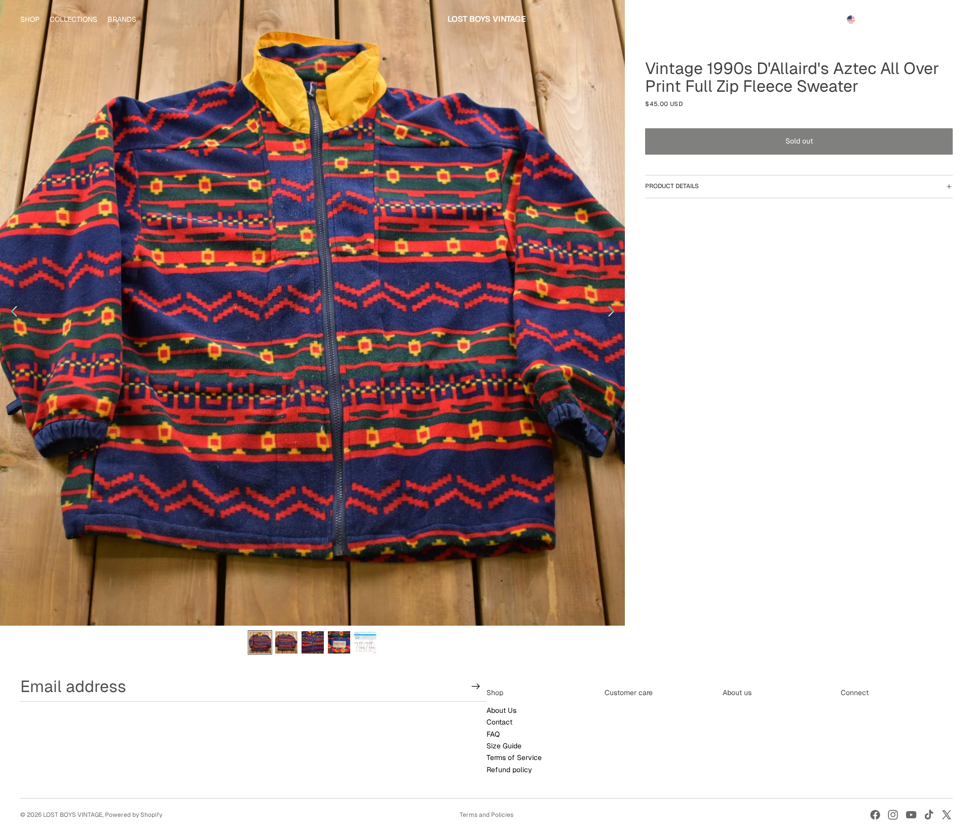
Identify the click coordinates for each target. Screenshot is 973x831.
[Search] (898, 19)
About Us (501, 710)
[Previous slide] (11, 313)
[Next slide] (614, 313)
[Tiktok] (929, 815)
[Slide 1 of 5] (260, 642)
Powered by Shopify (133, 815)
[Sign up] (475, 686)
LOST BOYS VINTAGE (72, 815)
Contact (499, 722)
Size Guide (503, 745)
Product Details (672, 186)
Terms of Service (514, 758)
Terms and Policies (486, 815)
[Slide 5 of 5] (365, 642)
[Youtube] (911, 815)
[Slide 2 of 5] (286, 642)
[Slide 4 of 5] (339, 642)
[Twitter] (947, 815)
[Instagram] (893, 815)
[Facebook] (875, 815)
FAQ (493, 734)
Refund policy (509, 769)
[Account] (919, 19)
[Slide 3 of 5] (313, 642)
